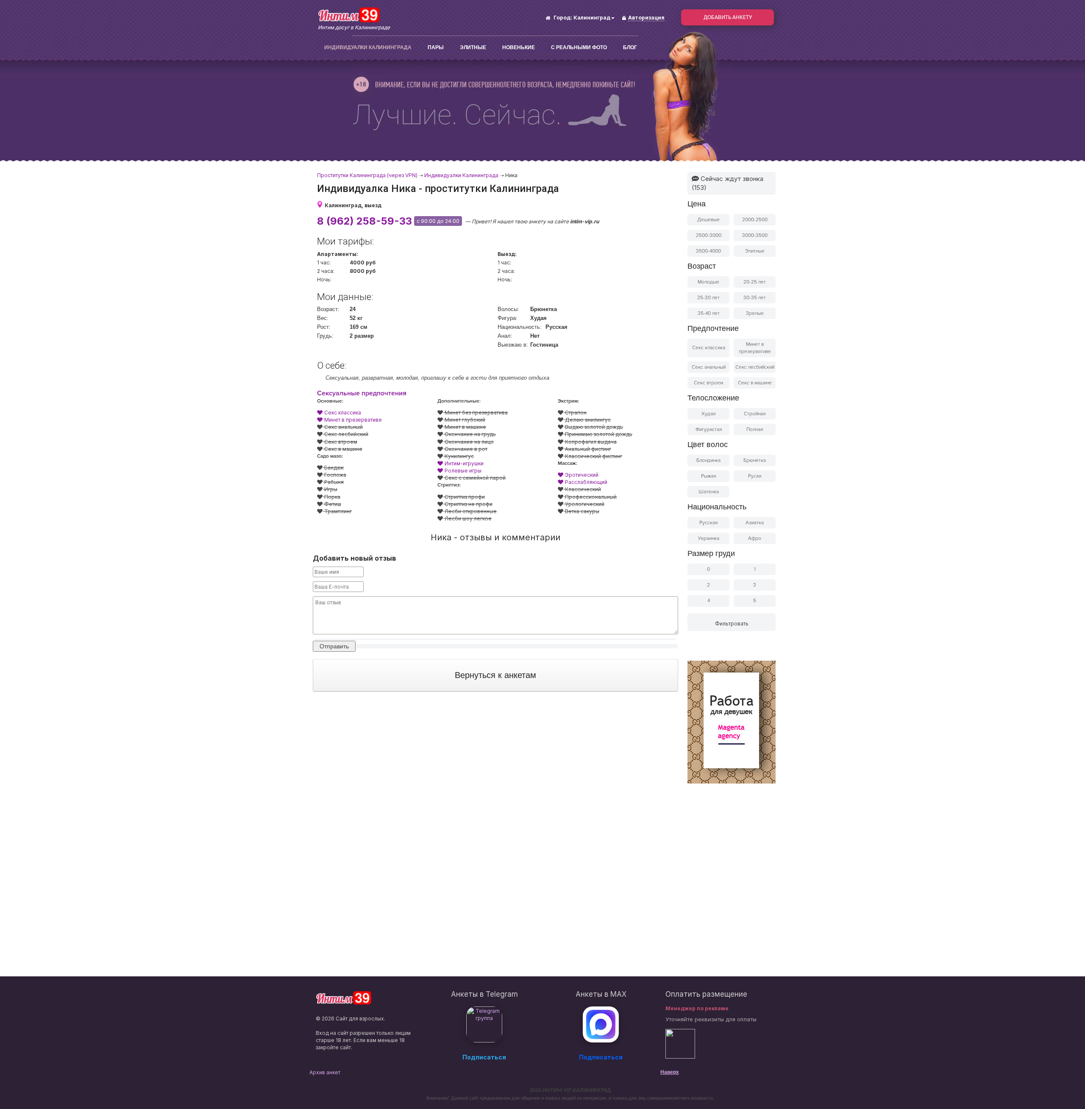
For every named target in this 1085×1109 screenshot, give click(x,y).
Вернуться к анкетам (495, 675)
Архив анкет (324, 1072)
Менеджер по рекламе (697, 1008)
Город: (563, 17)
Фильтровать (731, 623)
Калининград (591, 17)
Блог (630, 47)
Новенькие (518, 47)
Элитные (473, 47)
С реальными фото (579, 47)
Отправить (334, 646)
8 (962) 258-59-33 (364, 221)
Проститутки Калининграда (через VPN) (367, 175)
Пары (436, 47)
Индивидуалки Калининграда (368, 47)
